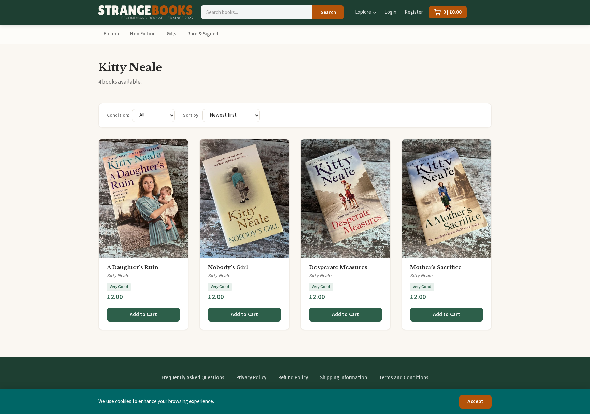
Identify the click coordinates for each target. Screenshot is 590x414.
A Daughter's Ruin (132, 267)
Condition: (118, 115)
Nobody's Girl (228, 267)
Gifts (172, 34)
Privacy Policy (251, 377)
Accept (475, 401)
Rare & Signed (203, 34)
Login (390, 12)
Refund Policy (293, 377)
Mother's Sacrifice (436, 267)
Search (328, 12)
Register (414, 12)
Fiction (111, 34)
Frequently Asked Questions (192, 377)
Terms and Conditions (404, 377)
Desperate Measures (338, 267)
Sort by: (191, 115)
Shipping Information (343, 377)
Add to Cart (143, 314)
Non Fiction (143, 34)
